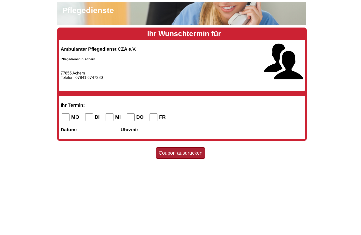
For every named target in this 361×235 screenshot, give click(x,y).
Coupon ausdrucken (180, 153)
